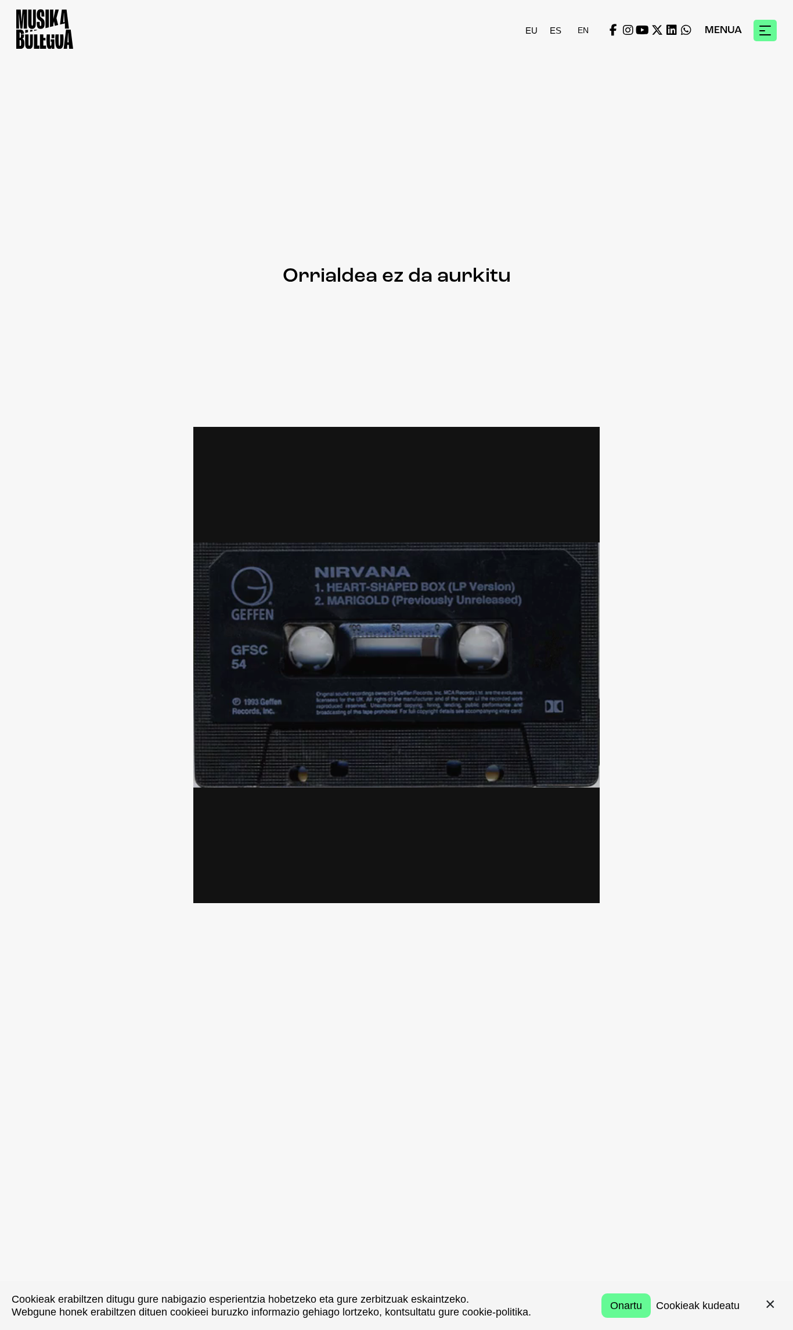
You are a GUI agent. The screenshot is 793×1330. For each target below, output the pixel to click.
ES (555, 30)
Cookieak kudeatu (698, 1305)
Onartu (626, 1305)
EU (531, 30)
